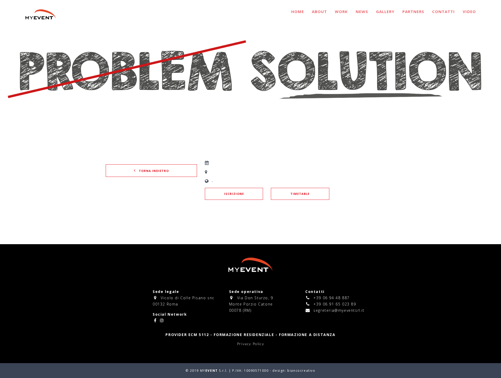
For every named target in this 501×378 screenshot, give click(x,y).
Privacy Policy (250, 343)
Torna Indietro (153, 171)
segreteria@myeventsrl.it (338, 310)
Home (297, 11)
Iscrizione (234, 194)
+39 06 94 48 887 (331, 297)
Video (469, 11)
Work (341, 11)
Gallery (385, 11)
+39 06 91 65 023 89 (334, 304)
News (362, 11)
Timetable (299, 194)
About (319, 11)
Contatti (443, 11)
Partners (413, 11)
